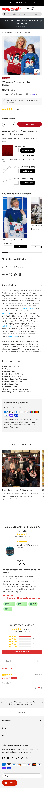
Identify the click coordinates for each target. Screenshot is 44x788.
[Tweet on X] (10, 274)
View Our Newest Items (29, 3)
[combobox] (22, 14)
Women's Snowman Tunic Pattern (19, 32)
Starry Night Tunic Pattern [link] (14, 240)
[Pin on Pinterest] (20, 274)
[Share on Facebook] (15, 274)
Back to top (22, 712)
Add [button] (20, 247)
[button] (36, 14)
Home (4, 32)
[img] (22, 534)
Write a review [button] (22, 652)
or (27, 156)
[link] (15, 217)
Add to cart (29, 124)
